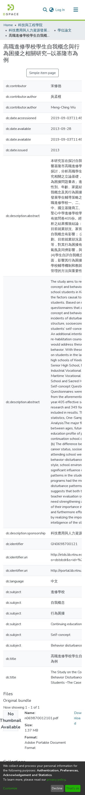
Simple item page (42, 73)
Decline (57, 788)
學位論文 (64, 30)
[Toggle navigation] (76, 10)
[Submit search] (45, 9)
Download (78, 718)
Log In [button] (60, 9)
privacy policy (56, 780)
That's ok (72, 788)
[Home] (10, 9)
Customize (10, 788)
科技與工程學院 (30, 25)
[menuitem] (51, 9)
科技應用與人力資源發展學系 (30, 30)
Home (8, 25)
